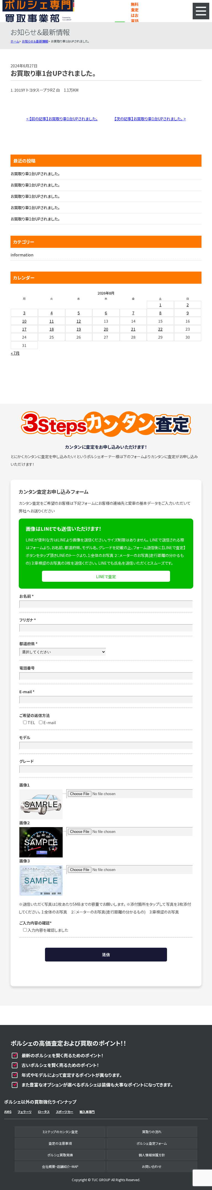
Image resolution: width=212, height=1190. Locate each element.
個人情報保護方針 (152, 1154)
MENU (201, 11)
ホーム (14, 41)
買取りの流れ (151, 1131)
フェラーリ (24, 1111)
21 (133, 329)
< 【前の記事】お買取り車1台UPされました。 (62, 118)
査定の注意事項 (60, 1143)
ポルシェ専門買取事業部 (38, 11)
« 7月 (15, 353)
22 (160, 329)
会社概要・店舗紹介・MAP (60, 1166)
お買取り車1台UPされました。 (35, 173)
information (21, 254)
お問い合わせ (151, 1166)
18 (51, 329)
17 (24, 329)
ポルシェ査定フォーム (152, 1143)
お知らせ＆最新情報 (35, 41)
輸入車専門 (87, 1111)
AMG (7, 1111)
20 (106, 329)
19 (78, 329)
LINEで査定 (106, 576)
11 (51, 321)
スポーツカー (64, 1111)
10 (24, 321)
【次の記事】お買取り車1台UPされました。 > (150, 118)
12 (78, 321)
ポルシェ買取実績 (60, 1154)
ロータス (43, 1111)
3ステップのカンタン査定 (60, 1131)
